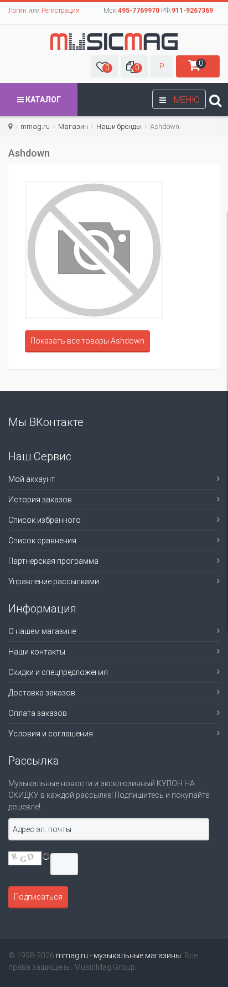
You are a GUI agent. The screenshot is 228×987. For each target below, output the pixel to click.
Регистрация (61, 10)
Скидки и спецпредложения (58, 672)
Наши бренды (119, 126)
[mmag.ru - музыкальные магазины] (114, 41)
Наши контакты (36, 651)
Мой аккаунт (31, 479)
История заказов (40, 499)
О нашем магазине (42, 631)
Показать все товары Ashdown (87, 340)
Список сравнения (42, 540)
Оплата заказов (37, 713)
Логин (17, 10)
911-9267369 (192, 10)
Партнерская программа (53, 561)
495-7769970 (138, 10)
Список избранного (44, 520)
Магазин (73, 126)
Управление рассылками (53, 581)
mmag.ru (35, 126)
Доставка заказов (41, 692)
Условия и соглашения (50, 733)
